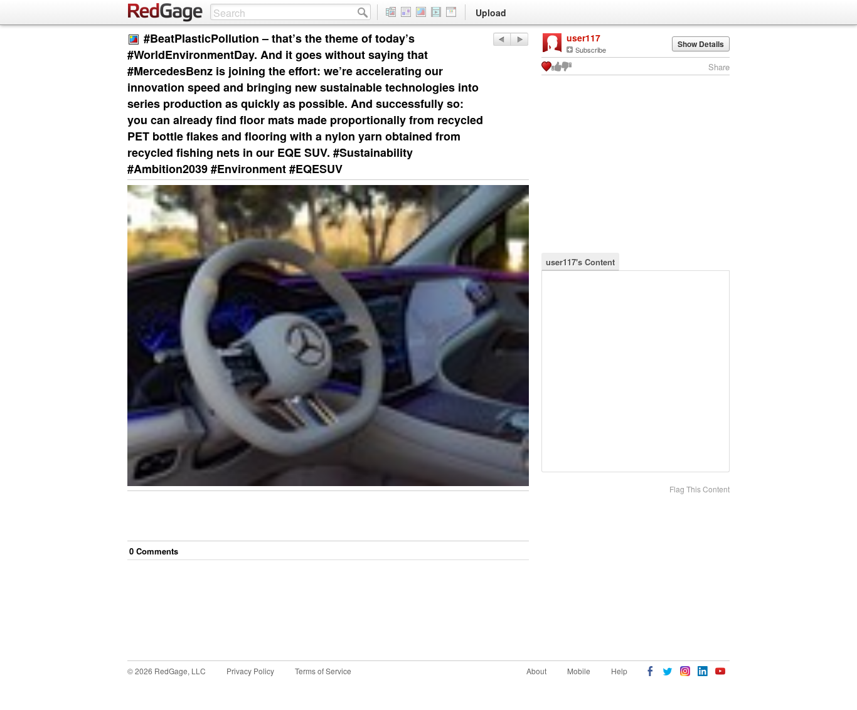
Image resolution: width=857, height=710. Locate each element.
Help (619, 670)
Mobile (578, 670)
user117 (583, 37)
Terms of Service (323, 670)
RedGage (165, 13)
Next (501, 39)
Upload (491, 12)
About (536, 670)
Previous (519, 39)
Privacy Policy (250, 670)
